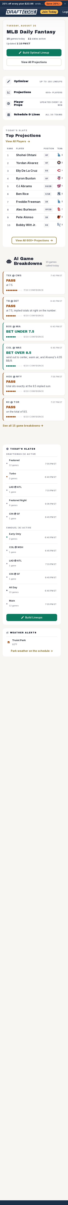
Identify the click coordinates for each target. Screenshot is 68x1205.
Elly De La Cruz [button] (26, 170)
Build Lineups (33, 617)
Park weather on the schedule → (32, 650)
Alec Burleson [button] (26, 209)
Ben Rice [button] (22, 194)
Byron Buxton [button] (26, 178)
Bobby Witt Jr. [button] (26, 225)
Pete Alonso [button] (24, 217)
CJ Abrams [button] (24, 186)
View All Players (16, 141)
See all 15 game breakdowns (22, 425)
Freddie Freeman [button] (28, 201)
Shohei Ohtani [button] (26, 155)
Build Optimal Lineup (36, 52)
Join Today (49, 11)
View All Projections (34, 62)
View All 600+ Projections (32, 240)
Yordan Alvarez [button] (27, 163)
